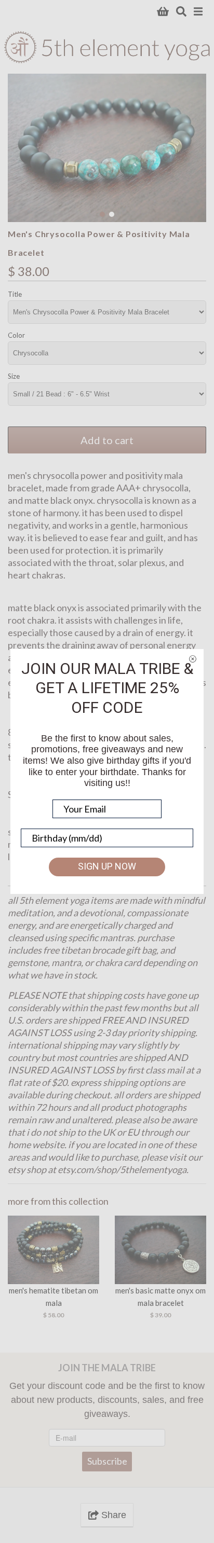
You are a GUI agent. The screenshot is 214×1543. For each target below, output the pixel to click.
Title (15, 294)
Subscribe (107, 1461)
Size (14, 376)
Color (16, 335)
